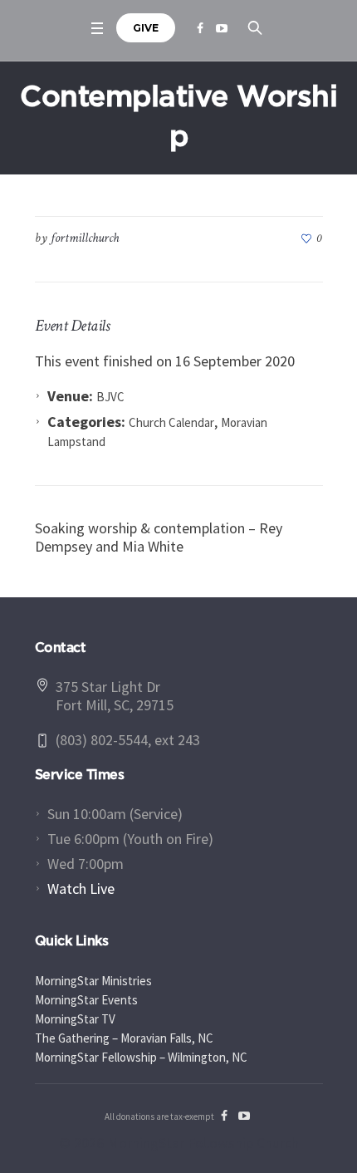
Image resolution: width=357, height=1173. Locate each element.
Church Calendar (171, 422)
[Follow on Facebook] (200, 28)
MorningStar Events (86, 1000)
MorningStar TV (75, 1019)
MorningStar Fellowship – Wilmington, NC (141, 1057)
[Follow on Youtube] (221, 28)
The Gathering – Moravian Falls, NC (124, 1038)
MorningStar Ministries (93, 981)
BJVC (110, 397)
